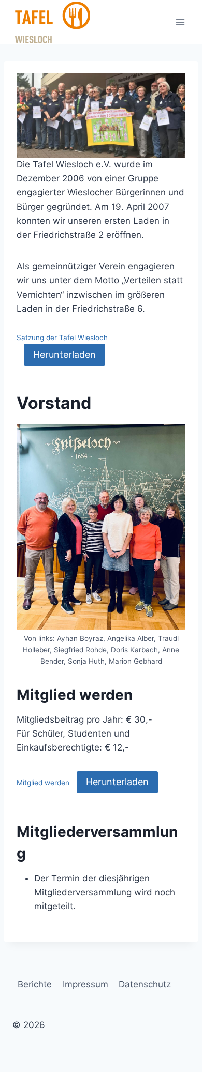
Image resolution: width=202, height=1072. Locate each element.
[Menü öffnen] (180, 22)
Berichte (35, 984)
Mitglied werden (43, 782)
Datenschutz (145, 984)
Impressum (85, 984)
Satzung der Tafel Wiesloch (62, 337)
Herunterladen (64, 354)
